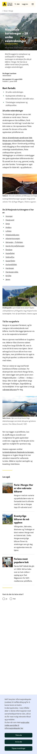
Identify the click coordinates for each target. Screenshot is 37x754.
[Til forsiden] (4, 4)
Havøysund (10, 220)
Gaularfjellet (10, 261)
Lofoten (8, 231)
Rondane (9, 249)
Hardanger (10, 268)
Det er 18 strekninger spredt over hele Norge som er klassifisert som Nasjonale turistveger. (18, 140)
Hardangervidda (12, 272)
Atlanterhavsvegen (13, 238)
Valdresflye (10, 257)
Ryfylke (8, 275)
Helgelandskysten (12, 235)
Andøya (8, 227)
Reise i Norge (8, 11)
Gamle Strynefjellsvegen (15, 246)
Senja (8, 223)
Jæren (8, 279)
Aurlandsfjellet (11, 264)
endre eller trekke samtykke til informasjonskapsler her (17, 725)
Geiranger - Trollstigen (14, 242)
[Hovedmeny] (33, 4)
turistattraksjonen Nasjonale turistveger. (18, 452)
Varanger (9, 216)
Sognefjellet (10, 253)
